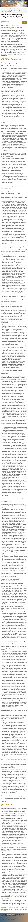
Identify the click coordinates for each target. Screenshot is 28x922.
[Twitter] (8, 919)
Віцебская (7, 1)
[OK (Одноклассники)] (16, 919)
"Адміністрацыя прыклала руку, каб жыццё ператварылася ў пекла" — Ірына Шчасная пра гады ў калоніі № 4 (14, 909)
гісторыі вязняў (18, 27)
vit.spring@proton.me (5, 916)
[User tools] (24, 22)
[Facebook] (6, 919)
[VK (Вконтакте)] (11, 919)
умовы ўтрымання (13, 25)
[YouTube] (13, 919)
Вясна (8, 5)
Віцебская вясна (10, 914)
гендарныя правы (9, 27)
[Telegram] (3, 919)
